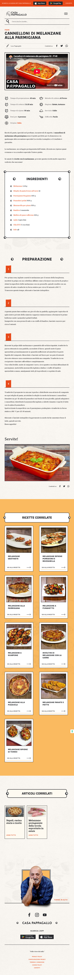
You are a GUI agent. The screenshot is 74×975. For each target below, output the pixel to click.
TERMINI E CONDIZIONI (37, 962)
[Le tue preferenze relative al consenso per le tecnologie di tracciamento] (72, 731)
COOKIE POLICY (37, 965)
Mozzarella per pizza (22, 205)
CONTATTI (69, 3)
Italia (19, 123)
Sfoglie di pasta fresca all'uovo (25, 191)
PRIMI (7, 30)
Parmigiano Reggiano (22, 196)
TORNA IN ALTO (60, 900)
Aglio (15, 220)
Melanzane (17, 186)
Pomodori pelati (20, 201)
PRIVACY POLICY (37, 956)
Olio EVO (17, 225)
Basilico (16, 210)
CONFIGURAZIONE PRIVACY (37, 959)
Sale (15, 230)
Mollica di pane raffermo (23, 215)
